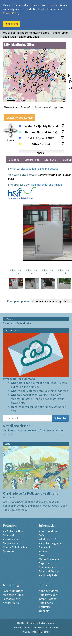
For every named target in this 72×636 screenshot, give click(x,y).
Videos (43, 551)
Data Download (48, 595)
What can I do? (47, 539)
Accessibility (40, 627)
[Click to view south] (48, 283)
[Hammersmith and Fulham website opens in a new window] (22, 192)
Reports (44, 563)
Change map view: (18, 301)
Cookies (54, 627)
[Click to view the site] (16, 283)
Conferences (47, 567)
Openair (44, 611)
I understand (11, 23)
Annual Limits (11, 603)
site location (28, 168)
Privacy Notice (29, 631)
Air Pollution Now (13, 531)
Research (45, 547)
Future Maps (10, 543)
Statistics (50, 159)
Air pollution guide (50, 543)
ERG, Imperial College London (40, 622)
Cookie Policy (11, 13)
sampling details (48, 168)
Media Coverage (49, 559)
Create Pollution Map (15, 547)
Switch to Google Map (20, 117)
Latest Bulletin (11, 599)
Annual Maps (10, 539)
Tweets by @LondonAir (17, 323)
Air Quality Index (49, 575)
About (28, 627)
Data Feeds (46, 603)
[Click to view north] (32, 283)
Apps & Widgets (49, 591)
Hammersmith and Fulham (47, 184)
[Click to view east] (64, 283)
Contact (17, 627)
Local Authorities (13, 591)
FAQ (41, 535)
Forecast (8, 535)
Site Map (45, 631)
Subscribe (60, 418)
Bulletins (14, 159)
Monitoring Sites (13, 595)
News (42, 555)
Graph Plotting (48, 599)
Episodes (8, 551)
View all (41, 152)
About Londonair (49, 531)
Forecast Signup (49, 571)
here (14, 411)
